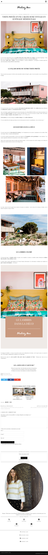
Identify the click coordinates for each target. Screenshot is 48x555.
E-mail (2, 434)
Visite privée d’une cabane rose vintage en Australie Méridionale (24, 17)
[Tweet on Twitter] (4, 380)
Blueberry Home (7, 552)
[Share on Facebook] (11, 380)
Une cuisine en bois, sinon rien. (38, 407)
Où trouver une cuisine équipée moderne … (29, 398)
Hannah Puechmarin (8, 374)
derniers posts (26, 14)
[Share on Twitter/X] (9, 402)
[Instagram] (4, 547)
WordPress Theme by (41, 553)
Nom (2, 430)
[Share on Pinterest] (11, 402)
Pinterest (24, 541)
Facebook (24, 538)
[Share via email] (6, 402)
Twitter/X (24, 531)
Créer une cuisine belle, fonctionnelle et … (18, 398)
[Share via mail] (17, 380)
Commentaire (4, 416)
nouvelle (25, 114)
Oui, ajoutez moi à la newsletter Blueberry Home (11, 444)
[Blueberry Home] (24, 6)
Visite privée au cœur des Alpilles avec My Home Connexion (12, 407)
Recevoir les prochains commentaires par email (11, 428)
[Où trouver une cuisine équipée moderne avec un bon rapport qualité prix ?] (29, 391)
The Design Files (7, 373)
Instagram (24, 535)
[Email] (1, 1)
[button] (46, 1)
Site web (2, 438)
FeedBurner (26, 459)
